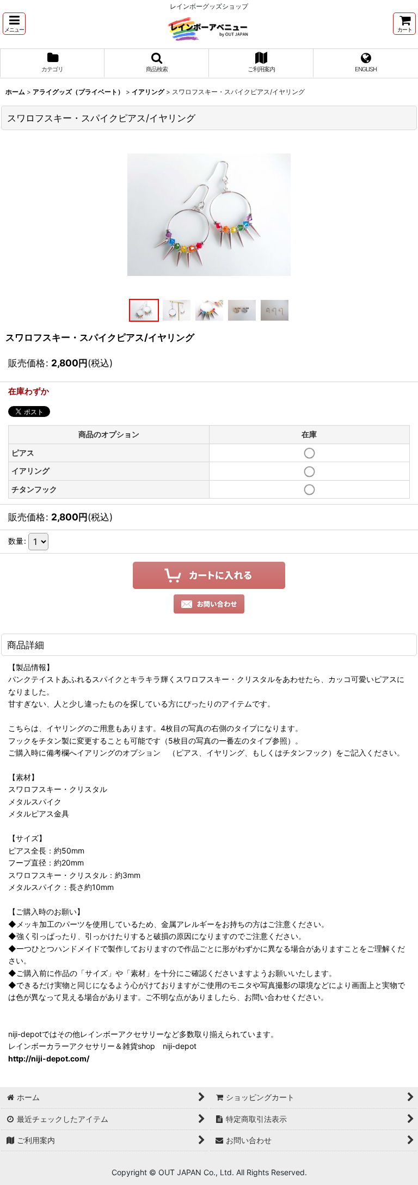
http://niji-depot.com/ (48, 1058)
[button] (14, 24)
